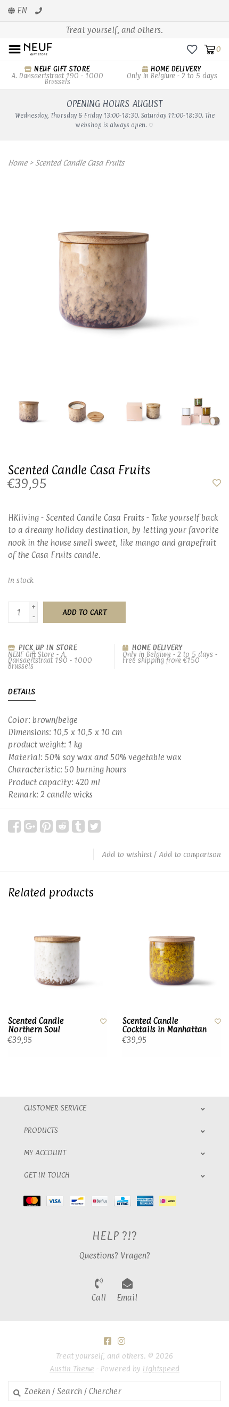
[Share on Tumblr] (78, 826)
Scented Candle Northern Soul (36, 1025)
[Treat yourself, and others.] (38, 49)
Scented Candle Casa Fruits (79, 162)
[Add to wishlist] (216, 483)
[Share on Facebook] (14, 826)
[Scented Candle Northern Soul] (57, 960)
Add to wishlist (127, 854)
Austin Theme (72, 1368)
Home (17, 162)
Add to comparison (190, 854)
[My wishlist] (192, 49)
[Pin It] (46, 826)
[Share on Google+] (30, 826)
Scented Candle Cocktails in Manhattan (164, 1025)
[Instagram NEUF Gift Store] (121, 1341)
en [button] (21, 10)
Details (22, 691)
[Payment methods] (34, 1200)
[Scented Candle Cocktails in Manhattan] (171, 960)
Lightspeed (161, 1368)
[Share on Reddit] (62, 826)
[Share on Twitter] (94, 826)
